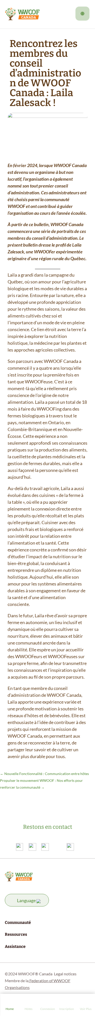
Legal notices (65, 973)
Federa (35, 980)
